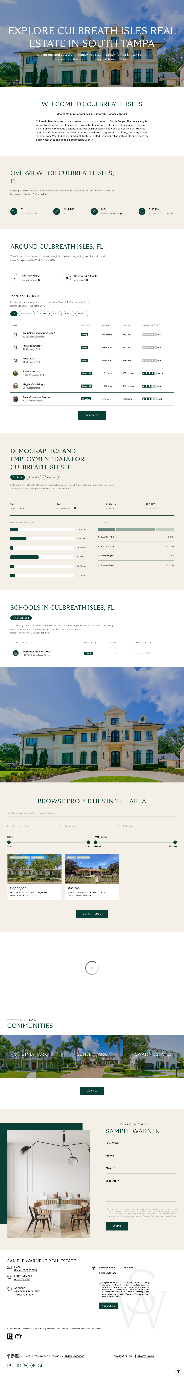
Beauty (69, 313)
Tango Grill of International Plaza (38, 333)
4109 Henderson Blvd (33, 401)
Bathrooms (70, 826)
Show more (92, 415)
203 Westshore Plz (31, 388)
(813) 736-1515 (22, 1279)
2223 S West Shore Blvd (34, 336)
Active (57, 313)
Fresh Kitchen (29, 371)
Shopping (44, 313)
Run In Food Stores (31, 346)
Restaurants (28, 313)
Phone (110, 1155)
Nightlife (83, 313)
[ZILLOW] (41, 1365)
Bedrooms (128, 826)
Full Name (112, 1143)
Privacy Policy (114, 1296)
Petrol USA (28, 359)
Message (111, 1181)
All (15, 313)
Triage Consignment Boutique (37, 397)
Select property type (18, 826)
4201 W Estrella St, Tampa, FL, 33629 (37, 655)
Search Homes (92, 914)
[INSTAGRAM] (18, 1365)
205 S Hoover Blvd (31, 349)
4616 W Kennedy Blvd (33, 375)
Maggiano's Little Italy (33, 384)
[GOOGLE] (33, 1365)
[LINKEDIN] (25, 1365)
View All (92, 1091)
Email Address (108, 1273)
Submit (117, 1226)
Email (109, 1168)
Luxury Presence (74, 1356)
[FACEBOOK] (10, 1365)
